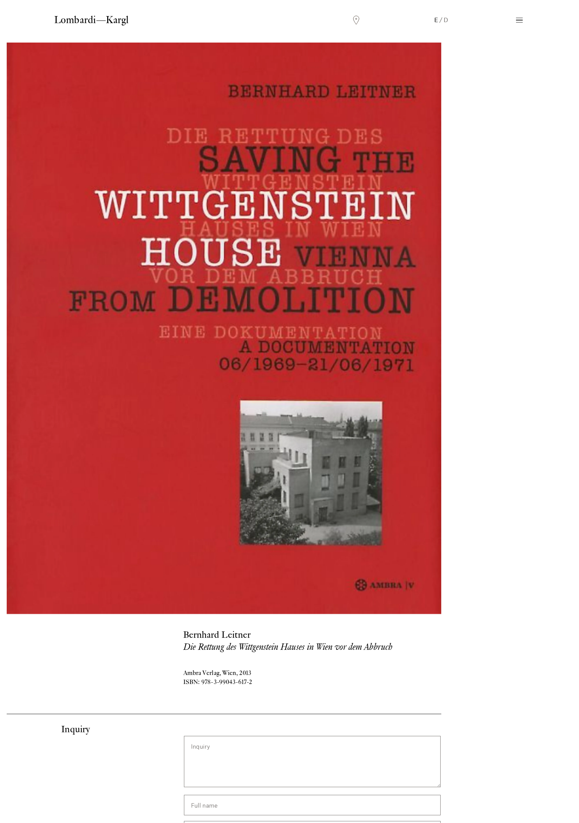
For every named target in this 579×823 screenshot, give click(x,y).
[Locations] (356, 20)
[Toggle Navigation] (519, 20)
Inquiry (200, 746)
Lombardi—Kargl (91, 19)
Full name (204, 805)
